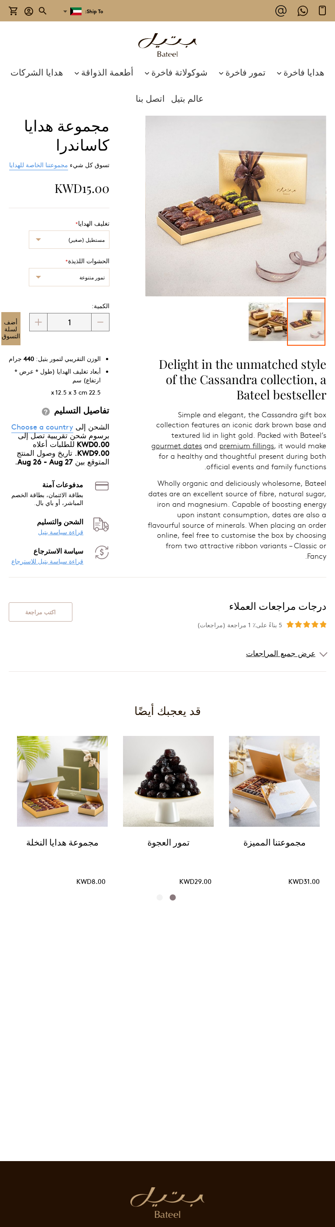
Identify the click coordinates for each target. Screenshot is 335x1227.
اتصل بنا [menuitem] (150, 98)
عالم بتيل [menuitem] (187, 98)
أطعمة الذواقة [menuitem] (107, 72)
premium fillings (246, 445)
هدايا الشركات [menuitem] (36, 72)
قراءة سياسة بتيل (60, 532)
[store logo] (167, 46)
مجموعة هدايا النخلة (62, 843)
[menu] (167, 85)
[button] (29, 11)
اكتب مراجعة (40, 612)
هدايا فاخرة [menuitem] (304, 72)
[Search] (43, 10)
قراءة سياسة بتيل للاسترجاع (47, 561)
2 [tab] (162, 897)
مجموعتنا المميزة (274, 843)
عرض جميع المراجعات (280, 653)
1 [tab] (175, 897)
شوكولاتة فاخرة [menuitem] (179, 72)
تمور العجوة (168, 843)
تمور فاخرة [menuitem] (246, 72)
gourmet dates (176, 445)
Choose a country (42, 426)
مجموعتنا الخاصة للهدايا (38, 164)
